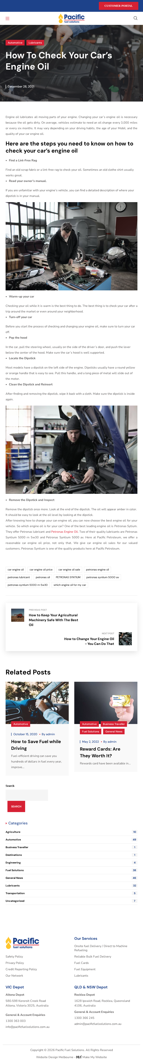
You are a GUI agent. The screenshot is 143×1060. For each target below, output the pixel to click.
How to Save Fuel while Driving (36, 745)
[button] (135, 18)
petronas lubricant (19, 577)
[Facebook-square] (7, 6)
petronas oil (43, 577)
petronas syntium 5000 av (102, 577)
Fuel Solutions (90, 731)
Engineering (71, 862)
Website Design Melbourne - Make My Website (71, 1057)
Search (10, 785)
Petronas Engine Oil (64, 532)
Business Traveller (114, 724)
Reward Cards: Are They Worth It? (100, 752)
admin (50, 734)
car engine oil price (41, 569)
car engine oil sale (69, 569)
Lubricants (35, 42)
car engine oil (16, 569)
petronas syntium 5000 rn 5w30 (28, 585)
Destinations (70, 855)
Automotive (15, 42)
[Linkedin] (14, 6)
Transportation (71, 893)
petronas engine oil (97, 569)
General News (113, 731)
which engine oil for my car (70, 585)
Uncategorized (70, 901)
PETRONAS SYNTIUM (68, 577)
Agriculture (71, 832)
